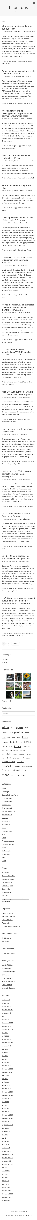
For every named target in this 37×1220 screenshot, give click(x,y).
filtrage (26, 340)
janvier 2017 (6, 1003)
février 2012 (6, 1085)
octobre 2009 (6, 1161)
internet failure (12, 382)
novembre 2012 (7, 1072)
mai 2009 (5, 1177)
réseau (28, 758)
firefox (18, 737)
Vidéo (14, 103)
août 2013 (5, 1049)
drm (30, 382)
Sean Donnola (7, 985)
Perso (4, 828)
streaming (17, 770)
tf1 (25, 770)
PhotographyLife (7, 978)
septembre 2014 (7, 1029)
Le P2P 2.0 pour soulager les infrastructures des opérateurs (16, 557)
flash (3, 63)
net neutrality (6, 754)
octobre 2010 (6, 1121)
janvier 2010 (6, 1151)
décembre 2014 (7, 1023)
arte (25, 419)
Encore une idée (7, 808)
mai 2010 (5, 1138)
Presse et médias (8, 841)
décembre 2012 (7, 1069)
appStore (5, 148)
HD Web (27, 742)
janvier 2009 (6, 1190)
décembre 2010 (7, 1115)
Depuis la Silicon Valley (10, 795)
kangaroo (9, 591)
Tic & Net (5, 895)
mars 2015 (5, 1016)
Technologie (12, 61)
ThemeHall (28, 1215)
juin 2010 (5, 1135)
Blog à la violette (8, 913)
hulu (10, 746)
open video (6, 464)
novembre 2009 (7, 1158)
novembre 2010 (7, 1118)
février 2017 (6, 1000)
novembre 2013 (7, 1042)
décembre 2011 (7, 1092)
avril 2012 (5, 1082)
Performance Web (8, 953)
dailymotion (28, 295)
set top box (20, 762)
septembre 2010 (7, 1125)
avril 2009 (5, 1181)
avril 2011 (5, 1108)
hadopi (13, 741)
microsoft (14, 750)
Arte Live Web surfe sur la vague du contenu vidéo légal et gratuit (17, 393)
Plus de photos (7, 701)
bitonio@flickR (7, 968)
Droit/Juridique (7, 798)
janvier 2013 (6, 1065)
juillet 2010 (6, 1131)
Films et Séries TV (8, 811)
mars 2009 (5, 1184)
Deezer (27, 732)
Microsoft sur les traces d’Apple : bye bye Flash (17, 27)
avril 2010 (5, 1141)
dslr (8, 737)
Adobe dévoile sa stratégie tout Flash (16, 186)
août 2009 (5, 1167)
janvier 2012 (6, 1088)
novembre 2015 (7, 1010)
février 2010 (6, 1148)
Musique (22, 751)
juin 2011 (5, 1105)
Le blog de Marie (8, 879)
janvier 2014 (6, 1039)
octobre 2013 (6, 1046)
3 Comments (23, 434)
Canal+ (27, 728)
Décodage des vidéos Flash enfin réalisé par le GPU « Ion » (18, 218)
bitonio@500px (7, 965)
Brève (10, 103)
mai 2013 (5, 1059)
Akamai (12, 727)
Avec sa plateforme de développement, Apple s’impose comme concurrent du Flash (17, 113)
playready (16, 758)
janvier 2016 (6, 1006)
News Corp (10, 342)
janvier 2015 (6, 1019)
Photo (8, 757)
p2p (13, 591)
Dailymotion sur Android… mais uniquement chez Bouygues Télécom (17, 260)
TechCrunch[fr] (7, 892)
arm (29, 178)
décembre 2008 (7, 1194)
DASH (30, 61)
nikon (15, 754)
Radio (4, 847)
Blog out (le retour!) (8, 916)
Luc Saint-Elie (7, 882)
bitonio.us (18, 7)
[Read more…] (19, 56)
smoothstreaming (27, 766)
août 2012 (5, 1075)
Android (21, 295)
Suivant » (15, 644)
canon (5, 732)
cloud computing (29, 588)
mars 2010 (5, 1144)
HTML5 (8, 63)
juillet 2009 (6, 1171)
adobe (25, 61)
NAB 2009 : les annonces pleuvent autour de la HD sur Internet (18, 599)
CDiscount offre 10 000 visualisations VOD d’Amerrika (16, 350)
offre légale (9, 384)
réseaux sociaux (7, 422)
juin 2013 (5, 1056)
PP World (5, 941)
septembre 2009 (7, 1164)
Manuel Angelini (7, 886)
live (3, 751)
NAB (7, 636)
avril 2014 (5, 1036)
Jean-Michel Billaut (8, 876)
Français (5, 659)
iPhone (29, 103)
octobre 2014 (6, 1026)
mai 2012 (5, 1079)
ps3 (23, 757)
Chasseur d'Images (8, 971)
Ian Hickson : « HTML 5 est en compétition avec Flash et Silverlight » (16, 474)
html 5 (4, 342)
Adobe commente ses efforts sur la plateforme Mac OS (18, 72)
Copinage (5, 792)
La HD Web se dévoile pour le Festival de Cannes (16, 515)
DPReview (5, 975)
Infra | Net (5, 872)
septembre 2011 (7, 1098)
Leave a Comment (29, 31)
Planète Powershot (8, 981)
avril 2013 (5, 1062)
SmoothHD (19, 636)
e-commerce (6, 805)
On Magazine (6, 938)
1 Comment (23, 265)
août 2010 (5, 1128)
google (5, 741)
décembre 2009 (7, 1154)
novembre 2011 (7, 1095)
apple (29, 146)
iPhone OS (26, 747)
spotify (9, 770)
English (4, 662)
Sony (4, 770)
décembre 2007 (7, 1197)
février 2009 (6, 1187)
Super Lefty (6, 889)
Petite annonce (7, 831)
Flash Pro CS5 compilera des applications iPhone (16, 157)
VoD (14, 384)
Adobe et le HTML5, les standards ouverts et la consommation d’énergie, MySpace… (18, 307)
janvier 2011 (6, 1111)
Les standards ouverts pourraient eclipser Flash (17, 430)
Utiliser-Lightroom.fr (8, 988)
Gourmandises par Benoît (11, 926)
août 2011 (5, 1102)
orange (28, 754)
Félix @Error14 (7, 920)
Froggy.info (6, 923)
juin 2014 (5, 1033)
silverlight (14, 464)
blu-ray (21, 633)
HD (29, 546)
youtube (20, 775)
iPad (13, 148)
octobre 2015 (6, 1013)
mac (7, 751)
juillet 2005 (6, 1200)
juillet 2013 (6, 1052)
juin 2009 (5, 1174)
